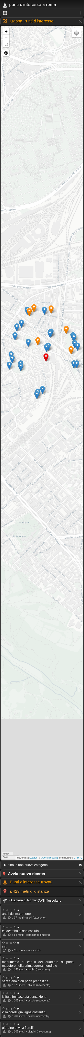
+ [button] (6, 31)
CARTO (78, 857)
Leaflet (33, 857)
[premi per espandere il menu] (42, 13)
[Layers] (76, 32)
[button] (6, 53)
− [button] (6, 37)
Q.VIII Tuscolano (35, 900)
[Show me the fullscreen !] (6, 44)
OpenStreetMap (50, 857)
